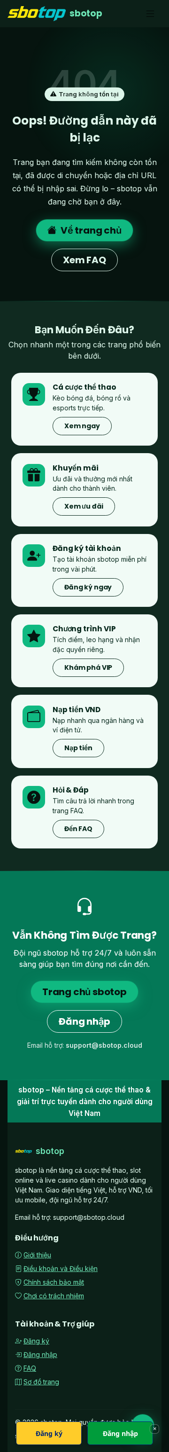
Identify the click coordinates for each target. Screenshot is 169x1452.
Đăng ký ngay (88, 587)
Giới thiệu (37, 1255)
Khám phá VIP (88, 667)
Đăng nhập (84, 1021)
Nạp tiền (78, 748)
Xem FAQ (84, 260)
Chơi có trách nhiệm (53, 1296)
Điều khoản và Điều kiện (60, 1268)
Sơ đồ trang (41, 1382)
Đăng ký (36, 1341)
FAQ (29, 1368)
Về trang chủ (91, 230)
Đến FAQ (78, 828)
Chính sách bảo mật (53, 1282)
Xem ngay (82, 426)
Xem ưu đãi (83, 506)
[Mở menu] (150, 14)
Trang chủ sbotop (84, 991)
